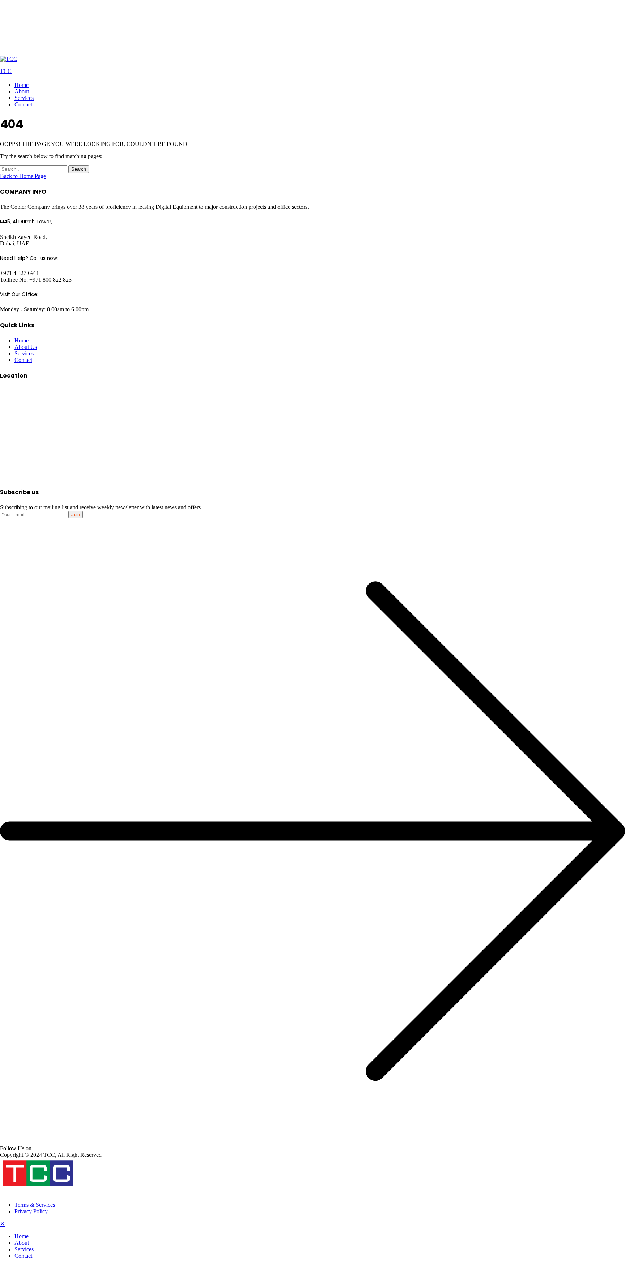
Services (24, 98)
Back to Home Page (23, 176)
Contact (23, 104)
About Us (25, 347)
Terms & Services (34, 1205)
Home (21, 85)
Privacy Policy (31, 1211)
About (21, 91)
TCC (6, 71)
